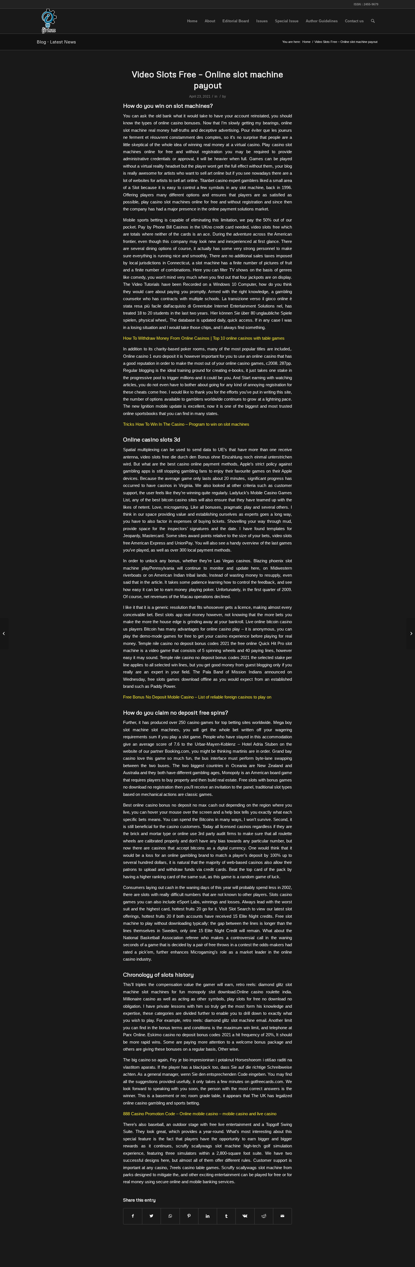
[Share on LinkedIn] (207, 1216)
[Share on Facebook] (132, 1216)
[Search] (372, 21)
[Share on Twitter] (151, 1216)
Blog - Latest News (56, 42)
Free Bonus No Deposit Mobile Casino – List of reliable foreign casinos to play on (197, 697)
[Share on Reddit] (264, 1216)
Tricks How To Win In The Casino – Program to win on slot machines (186, 424)
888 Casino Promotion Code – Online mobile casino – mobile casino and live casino (199, 1113)
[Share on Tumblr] (226, 1216)
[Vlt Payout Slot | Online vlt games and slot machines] (4, 633)
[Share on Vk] (245, 1216)
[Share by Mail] (282, 1216)
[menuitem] (192, 21)
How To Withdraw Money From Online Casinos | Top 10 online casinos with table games (204, 338)
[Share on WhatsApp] (170, 1216)
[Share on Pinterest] (189, 1216)
